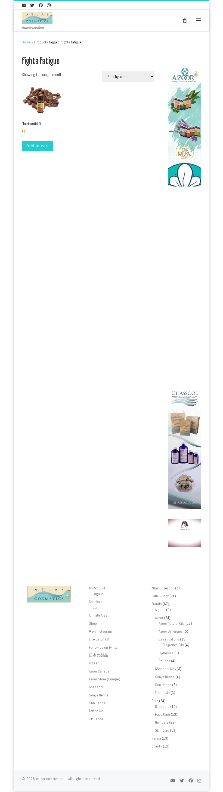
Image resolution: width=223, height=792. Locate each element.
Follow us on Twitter (104, 647)
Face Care (162, 714)
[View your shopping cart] (185, 20)
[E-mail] (24, 5)
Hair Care (161, 722)
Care (154, 701)
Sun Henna (97, 703)
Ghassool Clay (165, 669)
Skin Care (162, 730)
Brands (156, 604)
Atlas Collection (162, 588)
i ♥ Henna (96, 719)
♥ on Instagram (100, 631)
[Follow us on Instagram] (49, 5)
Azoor (159, 618)
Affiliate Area (98, 615)
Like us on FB (99, 639)
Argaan (94, 663)
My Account (97, 588)
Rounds (164, 661)
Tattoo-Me (96, 711)
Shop (93, 623)
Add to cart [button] (37, 145)
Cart (95, 607)
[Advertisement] (184, 289)
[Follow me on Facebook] (41, 5)
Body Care (162, 706)
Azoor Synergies (171, 631)
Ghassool (96, 687)
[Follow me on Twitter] (32, 5)
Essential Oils (169, 639)
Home (26, 42)
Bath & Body (160, 596)
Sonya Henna (99, 695)
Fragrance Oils (173, 645)
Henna (156, 738)
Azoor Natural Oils (172, 623)
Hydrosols (166, 653)
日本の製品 (98, 655)
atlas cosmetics (50, 779)
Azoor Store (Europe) (104, 679)
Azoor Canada (99, 671)
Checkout (96, 601)
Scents (156, 746)
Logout (97, 594)
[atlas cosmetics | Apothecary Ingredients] (37, 17)
